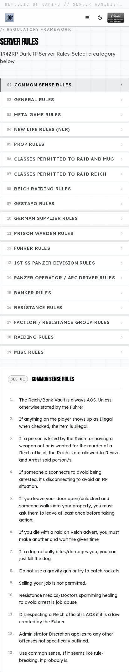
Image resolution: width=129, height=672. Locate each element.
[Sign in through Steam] (115, 18)
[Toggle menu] (87, 18)
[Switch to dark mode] (100, 18)
